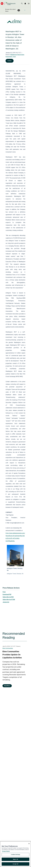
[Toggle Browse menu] (24, 10)
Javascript (6, 602)
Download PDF (7, 594)
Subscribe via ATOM (9, 599)
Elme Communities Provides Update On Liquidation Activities (12, 654)
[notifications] (25, 3)
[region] (15, 854)
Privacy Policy (6, 851)
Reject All (15, 859)
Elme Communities (7, 648)
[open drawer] (28, 3)
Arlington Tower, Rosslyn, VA (15, 569)
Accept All (15, 864)
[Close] (29, 843)
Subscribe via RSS (8, 597)
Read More (7, 685)
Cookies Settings (15, 854)
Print (4, 592)
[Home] (8, 3)
